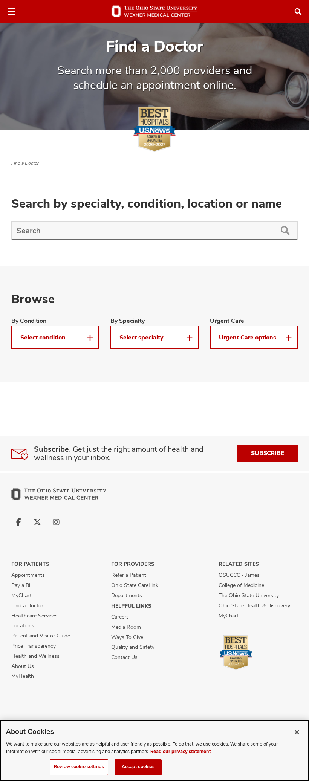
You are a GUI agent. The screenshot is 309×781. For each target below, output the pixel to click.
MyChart (21, 595)
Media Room (126, 627)
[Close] (297, 732)
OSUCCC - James (239, 575)
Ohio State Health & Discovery (254, 605)
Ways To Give (127, 637)
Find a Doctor (25, 163)
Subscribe (267, 453)
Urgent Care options (247, 337)
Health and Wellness (35, 656)
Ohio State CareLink (134, 585)
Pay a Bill (21, 585)
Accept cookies (138, 767)
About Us (22, 666)
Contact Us (124, 657)
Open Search (298, 11)
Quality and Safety (132, 646)
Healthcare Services (34, 615)
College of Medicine (241, 585)
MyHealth (22, 675)
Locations (22, 625)
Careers (120, 616)
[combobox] (142, 230)
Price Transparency (33, 645)
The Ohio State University (249, 595)
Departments (126, 595)
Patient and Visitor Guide (40, 635)
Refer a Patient (128, 575)
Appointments (28, 575)
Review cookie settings (79, 767)
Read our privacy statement (180, 752)
